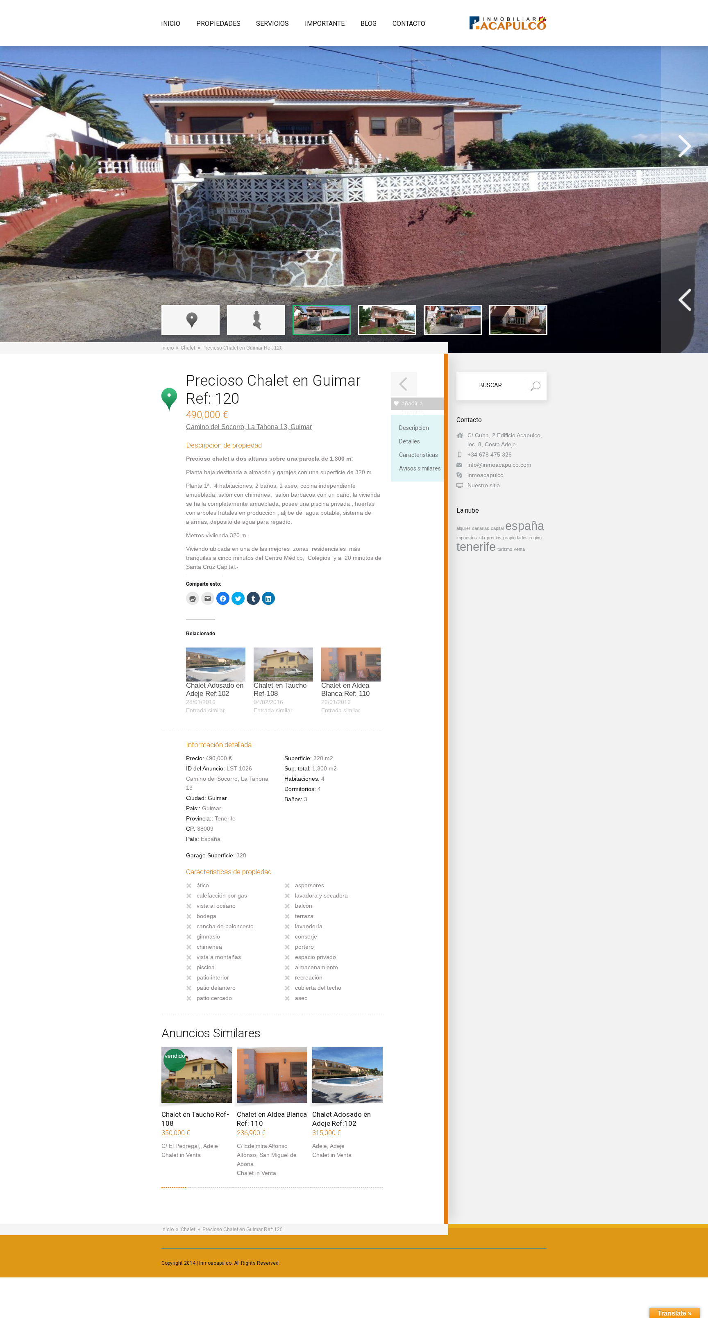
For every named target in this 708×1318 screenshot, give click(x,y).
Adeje (210, 1146)
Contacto (409, 23)
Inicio (170, 23)
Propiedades (218, 23)
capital (497, 528)
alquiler (463, 528)
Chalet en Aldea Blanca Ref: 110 (345, 690)
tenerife (476, 546)
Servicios (272, 23)
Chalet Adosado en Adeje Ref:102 (214, 690)
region (535, 537)
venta (519, 549)
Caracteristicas (418, 455)
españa (524, 525)
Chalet (188, 348)
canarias (480, 528)
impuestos (466, 537)
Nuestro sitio (483, 485)
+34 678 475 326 (489, 454)
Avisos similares (420, 468)
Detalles (409, 441)
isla (482, 537)
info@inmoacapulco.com (499, 464)
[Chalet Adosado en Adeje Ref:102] (215, 665)
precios (494, 537)
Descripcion (414, 428)
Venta (193, 1155)
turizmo (504, 549)
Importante (325, 23)
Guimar (301, 426)
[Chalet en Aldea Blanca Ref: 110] (351, 665)
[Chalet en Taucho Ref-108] (283, 665)
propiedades (515, 537)
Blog (369, 23)
